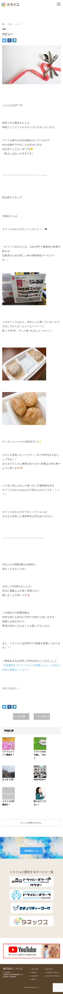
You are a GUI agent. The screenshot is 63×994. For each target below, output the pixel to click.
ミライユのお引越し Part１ (40, 754)
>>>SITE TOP (33, 969)
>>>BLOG (32, 979)
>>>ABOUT (33, 972)
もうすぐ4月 (8, 779)
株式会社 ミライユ (13, 968)
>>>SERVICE (33, 976)
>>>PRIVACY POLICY (51, 972)
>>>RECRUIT (48, 969)
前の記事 (21, 716)
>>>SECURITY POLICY (52, 976)
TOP (4, 29)
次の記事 (42, 716)
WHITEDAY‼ (40, 779)
